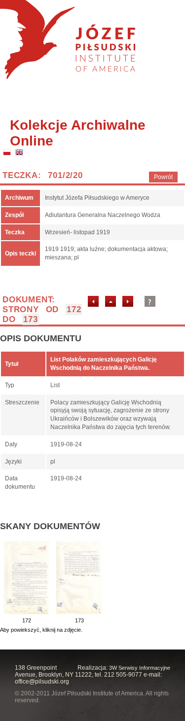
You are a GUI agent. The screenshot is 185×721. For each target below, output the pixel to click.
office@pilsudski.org (42, 681)
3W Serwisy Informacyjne (139, 668)
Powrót (163, 177)
